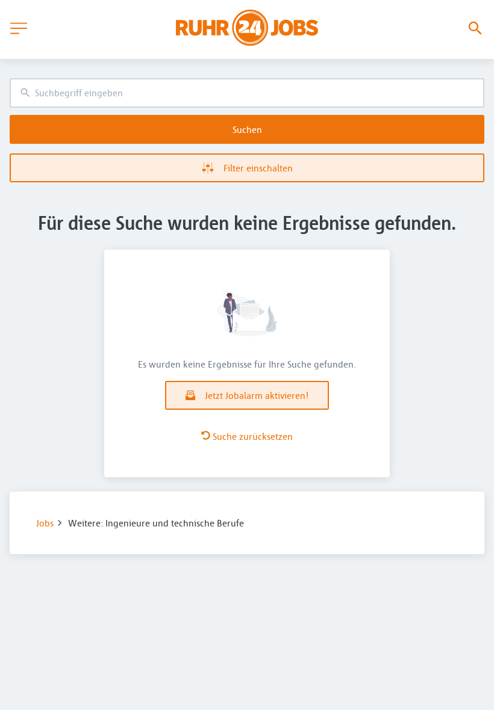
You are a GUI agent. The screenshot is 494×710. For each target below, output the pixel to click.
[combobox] (247, 93)
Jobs (45, 523)
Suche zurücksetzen (253, 436)
